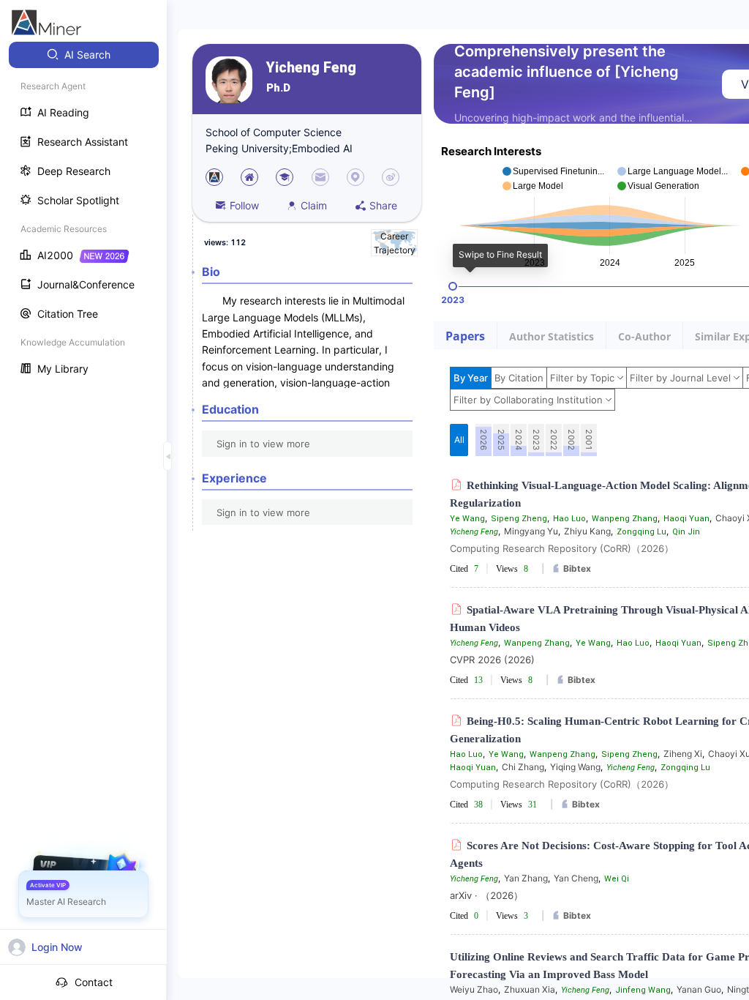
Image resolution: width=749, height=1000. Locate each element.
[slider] (453, 286)
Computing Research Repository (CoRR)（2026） (562, 548)
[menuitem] (84, 55)
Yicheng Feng (311, 67)
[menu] (83, 213)
